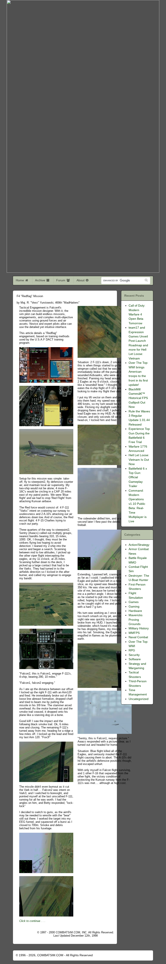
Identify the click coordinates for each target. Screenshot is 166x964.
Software (135, 659)
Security (134, 655)
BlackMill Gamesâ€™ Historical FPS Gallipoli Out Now (138, 398)
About (81, 280)
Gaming (134, 606)
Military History (139, 628)
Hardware (135, 611)
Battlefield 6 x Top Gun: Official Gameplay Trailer (138, 477)
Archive (40, 280)
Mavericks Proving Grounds (135, 620)
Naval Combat (138, 637)
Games (134, 602)
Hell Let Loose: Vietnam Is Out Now (139, 460)
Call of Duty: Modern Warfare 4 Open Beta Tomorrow (137, 314)
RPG (132, 650)
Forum (61, 280)
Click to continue (29, 921)
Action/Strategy (139, 544)
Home (20, 280)
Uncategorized (138, 699)
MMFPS (134, 633)
